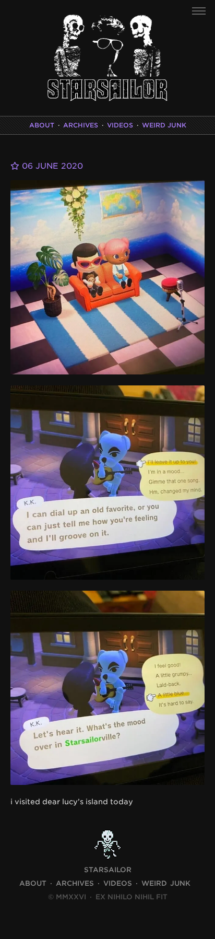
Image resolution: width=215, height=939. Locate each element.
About (41, 125)
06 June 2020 (51, 166)
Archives (80, 125)
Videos (120, 125)
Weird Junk (164, 125)
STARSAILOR (108, 870)
